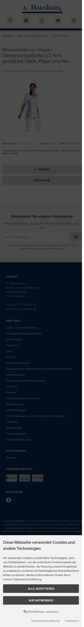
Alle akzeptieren (41, 588)
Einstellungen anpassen (43, 611)
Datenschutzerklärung (45, 621)
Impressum (72, 621)
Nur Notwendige (41, 600)
